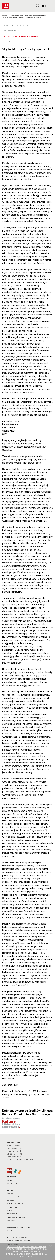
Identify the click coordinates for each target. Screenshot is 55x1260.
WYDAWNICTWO (13, 1224)
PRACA (9, 1211)
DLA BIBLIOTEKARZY (15, 1204)
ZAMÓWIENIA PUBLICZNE (17, 1217)
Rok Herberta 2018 (36, 15)
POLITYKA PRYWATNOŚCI (17, 1237)
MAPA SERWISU (13, 1234)
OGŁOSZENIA (12, 1214)
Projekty (24, 15)
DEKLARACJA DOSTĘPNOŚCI (18, 1241)
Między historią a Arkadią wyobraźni (21, 36)
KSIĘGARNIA (11, 1221)
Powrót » (8, 42)
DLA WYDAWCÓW (14, 1197)
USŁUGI (10, 1194)
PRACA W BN (12, 1207)
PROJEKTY (11, 1190)
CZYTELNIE (11, 1177)
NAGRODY (11, 1200)
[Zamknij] (50, 1246)
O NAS (9, 1180)
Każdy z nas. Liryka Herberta (18, 25)
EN (44, 5)
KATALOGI (11, 1187)
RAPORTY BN (12, 1184)
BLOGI (9, 1231)
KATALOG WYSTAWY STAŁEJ (18, 1227)
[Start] (5, 6)
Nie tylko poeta (11, 31)
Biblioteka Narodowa (10, 15)
